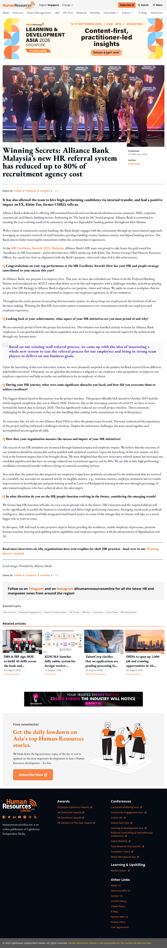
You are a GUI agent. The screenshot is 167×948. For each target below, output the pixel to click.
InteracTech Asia (121, 822)
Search (145, 5)
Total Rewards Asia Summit (126, 846)
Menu (159, 5)
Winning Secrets (128, 612)
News (6, 13)
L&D (57, 13)
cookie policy (118, 906)
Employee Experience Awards (73, 807)
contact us (117, 895)
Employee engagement (30, 612)
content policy (118, 901)
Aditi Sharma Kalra (95, 674)
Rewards (81, 13)
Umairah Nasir (12, 674)
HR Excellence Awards (69, 817)
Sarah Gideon (133, 674)
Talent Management (39, 13)
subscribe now (36, 775)
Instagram (65, 588)
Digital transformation (55, 612)
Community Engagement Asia (127, 812)
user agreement (120, 927)
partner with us (119, 916)
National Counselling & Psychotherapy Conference (132, 834)
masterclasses (120, 870)
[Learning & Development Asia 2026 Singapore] (83, 38)
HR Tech (68, 13)
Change (66, 5)
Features (18, 13)
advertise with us (120, 890)
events (126, 13)
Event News (112, 612)
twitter (18, 191)
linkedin (45, 191)
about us (116, 885)
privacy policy (118, 922)
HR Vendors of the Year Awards (74, 822)
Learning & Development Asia (127, 828)
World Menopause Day (123, 856)
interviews (110, 13)
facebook (31, 191)
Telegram (36, 588)
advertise (156, 13)
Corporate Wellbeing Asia (125, 807)
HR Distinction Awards (69, 812)
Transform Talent (122, 851)
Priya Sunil (134, 163)
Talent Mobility (120, 841)
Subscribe (128, 5)
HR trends (74, 612)
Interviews (98, 612)
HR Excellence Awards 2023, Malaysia (37, 248)
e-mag (114, 911)
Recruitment (10, 612)
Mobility (95, 13)
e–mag (143, 13)
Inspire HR (118, 817)
